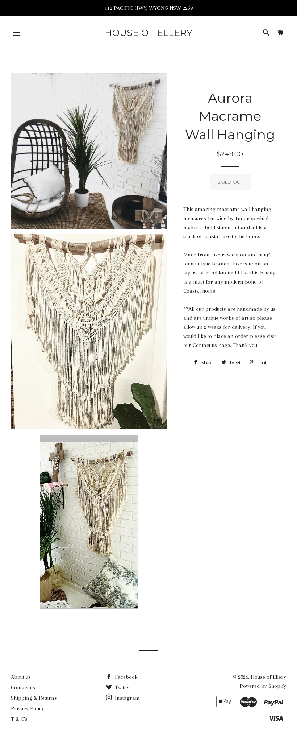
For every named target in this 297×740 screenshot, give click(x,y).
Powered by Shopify (263, 686)
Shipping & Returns (34, 698)
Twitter (122, 687)
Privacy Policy (27, 708)
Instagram (126, 698)
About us (21, 677)
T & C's (19, 719)
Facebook (125, 677)
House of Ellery (148, 32)
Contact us (23, 687)
